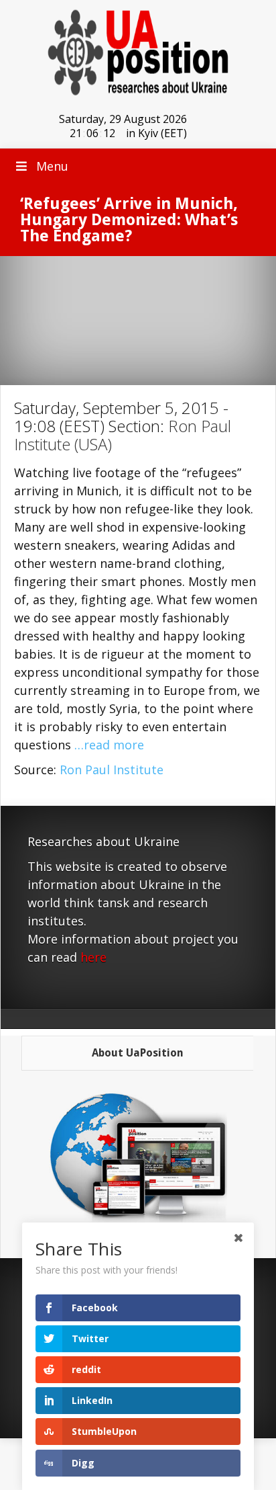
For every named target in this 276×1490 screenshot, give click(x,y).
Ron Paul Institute (111, 769)
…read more (109, 745)
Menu (52, 166)
